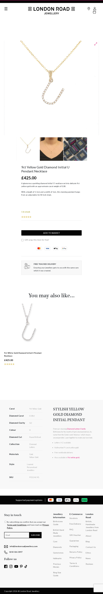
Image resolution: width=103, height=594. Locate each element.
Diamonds (57, 547)
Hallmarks (57, 558)
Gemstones (58, 553)
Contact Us (91, 547)
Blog (88, 541)
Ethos (88, 553)
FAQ (71, 529)
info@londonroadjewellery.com (23, 546)
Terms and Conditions (17, 525)
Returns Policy (75, 552)
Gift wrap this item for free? (36, 240)
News (88, 558)
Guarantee (74, 541)
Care (55, 541)
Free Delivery (75, 524)
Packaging (73, 546)
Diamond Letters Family (76, 429)
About (88, 536)
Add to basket (51, 233)
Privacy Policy (75, 557)
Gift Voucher (75, 535)
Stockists (73, 518)
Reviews (89, 564)
